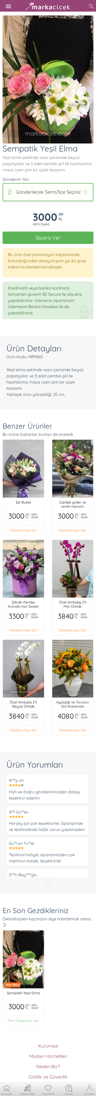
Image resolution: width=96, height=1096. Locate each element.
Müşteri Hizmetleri (48, 1056)
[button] (8, 79)
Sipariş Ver (48, 237)
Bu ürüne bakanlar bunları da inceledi (38, 434)
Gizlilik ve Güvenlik (48, 1077)
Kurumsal (48, 1046)
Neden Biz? (48, 1066)
